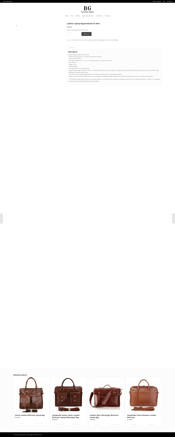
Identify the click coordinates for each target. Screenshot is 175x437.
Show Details (39, 423)
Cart (164, 1)
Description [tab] (71, 47)
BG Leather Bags (28, 434)
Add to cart (86, 34)
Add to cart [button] (23, 423)
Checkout (169, 1)
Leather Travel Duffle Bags (111, 40)
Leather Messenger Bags (99, 40)
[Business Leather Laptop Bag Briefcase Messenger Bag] (173, 219)
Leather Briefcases (77, 40)
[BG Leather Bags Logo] (87, 8)
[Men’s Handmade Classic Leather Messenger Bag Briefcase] (1, 219)
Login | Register (157, 1)
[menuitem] (157, 1)
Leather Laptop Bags (87, 40)
